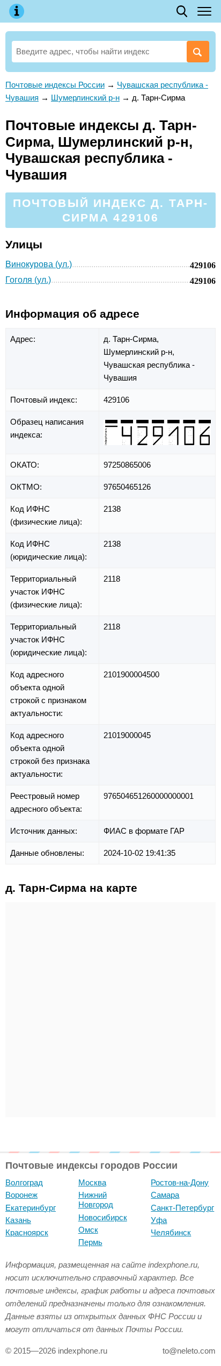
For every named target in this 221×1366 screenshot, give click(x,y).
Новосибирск (102, 1217)
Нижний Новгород (95, 1199)
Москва (92, 1182)
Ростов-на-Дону (180, 1182)
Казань (18, 1220)
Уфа (159, 1220)
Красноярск (26, 1232)
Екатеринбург (30, 1207)
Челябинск (171, 1232)
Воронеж (21, 1194)
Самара (165, 1194)
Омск (88, 1229)
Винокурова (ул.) (38, 264)
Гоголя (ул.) (28, 279)
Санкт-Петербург (182, 1207)
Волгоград (24, 1182)
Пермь (90, 1242)
